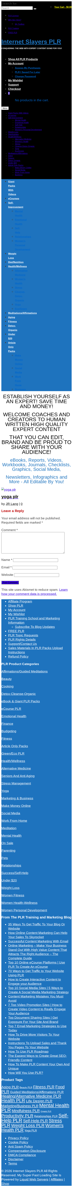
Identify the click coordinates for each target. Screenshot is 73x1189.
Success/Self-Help (14, 873)
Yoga (5, 791)
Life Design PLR (39, 1101)
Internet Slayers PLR (31, 41)
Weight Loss (10, 888)
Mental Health (11, 835)
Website (7, 575)
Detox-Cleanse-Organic (18, 694)
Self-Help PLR (35, 1121)
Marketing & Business (17, 798)
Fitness (6, 738)
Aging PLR (10, 1087)
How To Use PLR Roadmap (28, 1051)
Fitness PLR (43, 1087)
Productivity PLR (17, 1115)
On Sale (7, 843)
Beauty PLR (26, 1087)
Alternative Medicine (16, 768)
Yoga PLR (30, 1130)
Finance (7, 723)
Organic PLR (46, 1111)
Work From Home (14, 820)
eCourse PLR (11, 709)
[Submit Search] (35, 8)
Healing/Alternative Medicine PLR (31, 1096)
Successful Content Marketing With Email (38, 941)
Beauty (6, 679)
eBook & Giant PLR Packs (20, 701)
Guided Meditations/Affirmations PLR (37, 1092)
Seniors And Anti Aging (18, 776)
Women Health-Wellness (19, 903)
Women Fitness (12, 895)
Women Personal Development (24, 910)
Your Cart (63, 7)
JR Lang (12, 504)
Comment (9, 530)
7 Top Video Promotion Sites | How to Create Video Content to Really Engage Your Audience (37, 1009)
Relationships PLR (46, 1116)
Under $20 (9, 880)
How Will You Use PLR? (25, 1073)
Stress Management (16, 783)
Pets (4, 858)
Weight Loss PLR (27, 1125)
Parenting (8, 850)
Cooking (7, 686)
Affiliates (57, 1179)
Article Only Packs (14, 746)
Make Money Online (16, 806)
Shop (5, 1183)
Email (6, 567)
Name (6, 560)
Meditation (8, 828)
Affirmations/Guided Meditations (24, 671)
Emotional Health (13, 716)
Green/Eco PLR (12, 753)
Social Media (10, 813)
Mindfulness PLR (26, 1111)
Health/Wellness (13, 761)
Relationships (11, 865)
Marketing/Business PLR (19, 1106)
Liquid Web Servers (34, 1179)
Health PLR (13, 1100)
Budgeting (8, 731)
